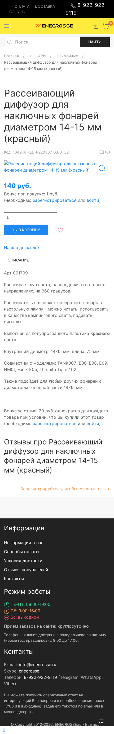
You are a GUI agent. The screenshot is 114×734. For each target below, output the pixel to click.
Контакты (14, 578)
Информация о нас (23, 542)
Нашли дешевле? (22, 247)
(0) (107, 152)
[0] (106, 25)
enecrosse (29, 671)
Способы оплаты (21, 551)
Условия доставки (23, 560)
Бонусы (17, 12)
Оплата (22, 6)
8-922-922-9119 (40, 677)
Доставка (45, 6)
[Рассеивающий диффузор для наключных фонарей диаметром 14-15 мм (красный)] (57, 166)
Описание (18, 260)
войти (93, 200)
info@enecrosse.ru (37, 664)
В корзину (28, 230)
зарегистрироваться (54, 200)
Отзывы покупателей (26, 569)
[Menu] (6, 26)
